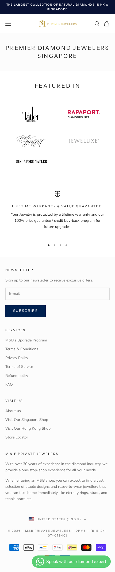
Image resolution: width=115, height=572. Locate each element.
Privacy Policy (16, 357)
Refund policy (16, 375)
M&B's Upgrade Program (26, 340)
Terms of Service (19, 366)
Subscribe (25, 310)
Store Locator (16, 437)
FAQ (9, 384)
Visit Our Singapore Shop (26, 419)
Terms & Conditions (21, 349)
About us (13, 410)
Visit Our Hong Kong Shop (28, 428)
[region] (57, 213)
